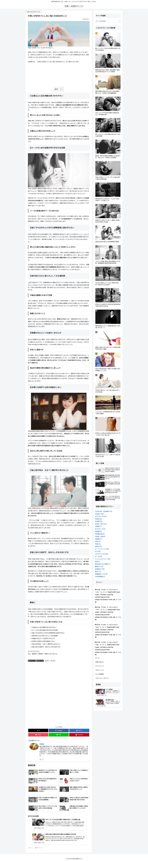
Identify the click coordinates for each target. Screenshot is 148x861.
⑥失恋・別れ (40, 660)
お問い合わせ (99, 662)
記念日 (98, 546)
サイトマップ (99, 666)
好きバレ (48, 660)
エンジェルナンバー (102, 559)
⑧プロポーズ (100, 529)
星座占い (99, 566)
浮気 (98, 541)
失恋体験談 (100, 576)
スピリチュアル (101, 554)
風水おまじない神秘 (102, 564)
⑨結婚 (98, 531)
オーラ (98, 556)
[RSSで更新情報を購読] (43, 759)
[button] (119, 21)
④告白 (98, 519)
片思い (53, 660)
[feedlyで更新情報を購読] (40, 759)
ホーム (97, 658)
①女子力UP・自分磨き (103, 511)
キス (98, 551)
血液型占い (100, 569)
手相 (97, 561)
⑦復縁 (98, 526)
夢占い (98, 571)
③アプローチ (32, 660)
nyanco (42, 744)
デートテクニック (102, 549)
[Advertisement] (59, 76)
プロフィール (99, 670)
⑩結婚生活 (100, 534)
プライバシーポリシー (102, 678)
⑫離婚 (98, 539)
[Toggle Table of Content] (60, 89)
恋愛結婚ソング (101, 574)
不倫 (98, 544)
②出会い (99, 514)
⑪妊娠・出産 (100, 536)
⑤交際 (99, 521)
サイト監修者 (99, 674)
